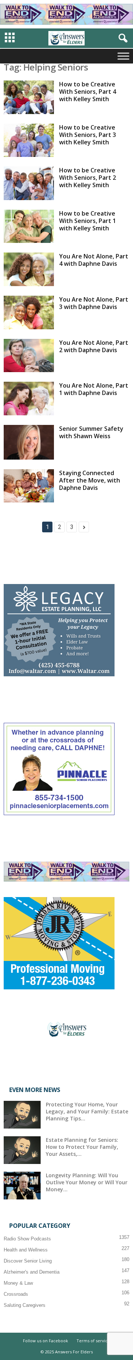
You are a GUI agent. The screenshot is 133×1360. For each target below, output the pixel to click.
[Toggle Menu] (123, 55)
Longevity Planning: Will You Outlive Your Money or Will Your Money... (86, 1182)
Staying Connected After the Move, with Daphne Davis (89, 480)
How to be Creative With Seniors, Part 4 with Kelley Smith (87, 91)
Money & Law (18, 1283)
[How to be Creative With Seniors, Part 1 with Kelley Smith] (29, 226)
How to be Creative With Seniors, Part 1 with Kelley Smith (87, 220)
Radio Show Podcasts (27, 1238)
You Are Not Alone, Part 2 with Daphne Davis (93, 346)
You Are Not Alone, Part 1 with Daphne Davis (93, 389)
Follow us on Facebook (45, 1340)
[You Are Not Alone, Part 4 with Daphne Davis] (29, 269)
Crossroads (16, 1294)
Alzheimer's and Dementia (31, 1272)
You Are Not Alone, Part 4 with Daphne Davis (93, 260)
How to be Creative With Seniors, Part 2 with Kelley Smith (87, 177)
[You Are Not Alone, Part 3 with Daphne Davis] (29, 312)
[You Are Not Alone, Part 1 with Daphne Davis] (29, 398)
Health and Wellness (26, 1250)
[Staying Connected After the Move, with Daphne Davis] (29, 486)
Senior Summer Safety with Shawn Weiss (91, 432)
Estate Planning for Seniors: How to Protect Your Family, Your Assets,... (82, 1146)
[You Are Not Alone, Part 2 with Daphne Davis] (29, 355)
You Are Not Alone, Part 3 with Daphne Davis (93, 303)
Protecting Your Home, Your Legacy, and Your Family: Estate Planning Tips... (87, 1111)
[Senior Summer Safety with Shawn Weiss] (29, 442)
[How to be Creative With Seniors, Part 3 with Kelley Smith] (29, 140)
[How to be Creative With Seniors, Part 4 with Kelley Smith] (29, 97)
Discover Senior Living (28, 1261)
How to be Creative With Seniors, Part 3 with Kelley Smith (87, 134)
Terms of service (93, 1340)
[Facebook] (67, 1055)
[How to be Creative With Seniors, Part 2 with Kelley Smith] (29, 183)
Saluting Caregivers (24, 1305)
